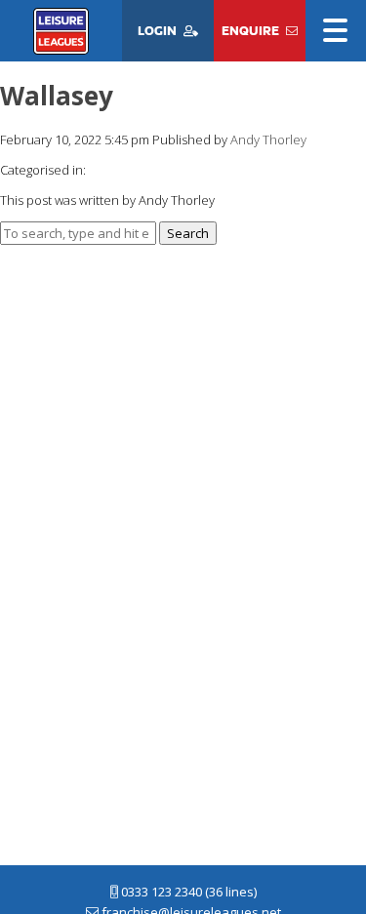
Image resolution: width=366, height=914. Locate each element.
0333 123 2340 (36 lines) (187, 891)
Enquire (250, 30)
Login (157, 30)
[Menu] (335, 32)
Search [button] (188, 233)
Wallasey (56, 95)
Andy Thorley (268, 139)
